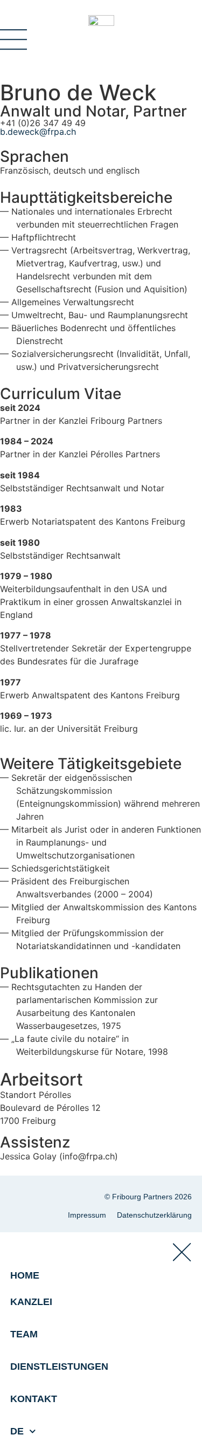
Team (24, 1334)
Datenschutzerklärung (154, 1215)
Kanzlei (31, 1301)
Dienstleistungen (59, 1366)
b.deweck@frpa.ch (38, 131)
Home (24, 1275)
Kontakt (33, 1398)
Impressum (87, 1215)
